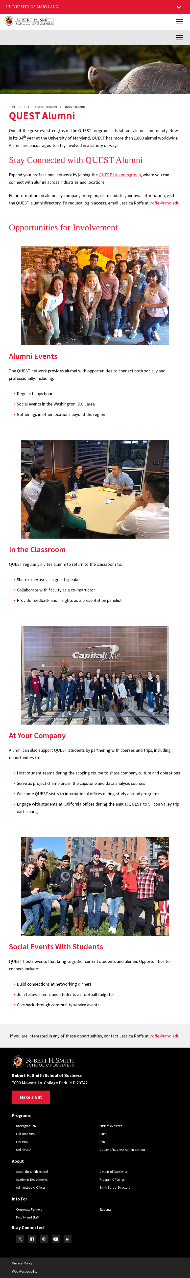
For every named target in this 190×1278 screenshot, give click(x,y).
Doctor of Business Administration (122, 1150)
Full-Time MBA (25, 1134)
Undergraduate (26, 1126)
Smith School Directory (114, 1187)
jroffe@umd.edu (164, 203)
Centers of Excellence (113, 1172)
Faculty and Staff (27, 1217)
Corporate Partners (29, 1209)
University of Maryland (32, 7)
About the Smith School (32, 1172)
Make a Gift (31, 1097)
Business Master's (110, 1126)
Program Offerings (111, 1179)
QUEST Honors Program (40, 107)
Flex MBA (22, 1142)
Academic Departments (32, 1179)
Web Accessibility (24, 1271)
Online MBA (23, 1150)
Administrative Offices (30, 1187)
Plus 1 (103, 1134)
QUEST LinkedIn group (120, 175)
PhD (102, 1142)
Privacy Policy (22, 1263)
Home (12, 107)
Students (105, 1209)
